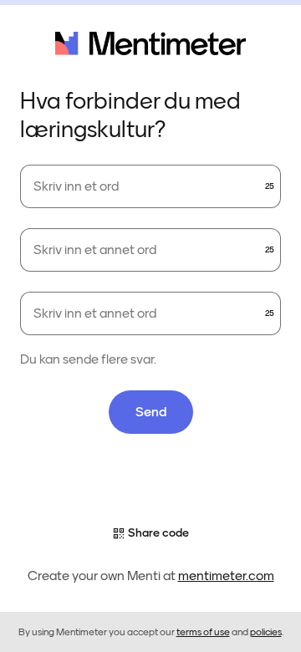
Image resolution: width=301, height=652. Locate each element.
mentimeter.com (226, 576)
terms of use (203, 632)
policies (266, 632)
